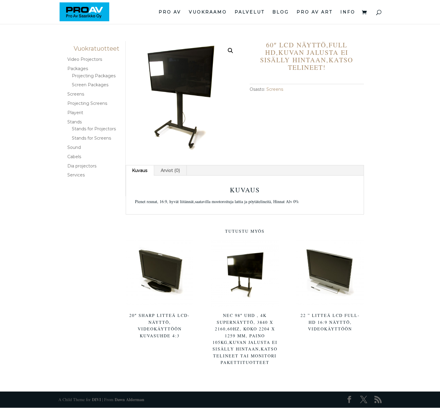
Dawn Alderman (129, 399)
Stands (74, 122)
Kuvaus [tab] (139, 170)
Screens (274, 89)
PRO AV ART (315, 12)
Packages (77, 68)
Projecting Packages (94, 75)
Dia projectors (81, 166)
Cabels (74, 156)
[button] (230, 50)
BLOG (280, 12)
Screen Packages (90, 84)
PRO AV (170, 12)
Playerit (75, 112)
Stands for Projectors (94, 129)
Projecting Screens (87, 103)
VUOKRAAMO (208, 12)
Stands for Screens (91, 138)
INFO (347, 12)
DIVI (96, 399)
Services (76, 175)
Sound (74, 147)
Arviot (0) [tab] (170, 170)
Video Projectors (84, 59)
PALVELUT (250, 12)
